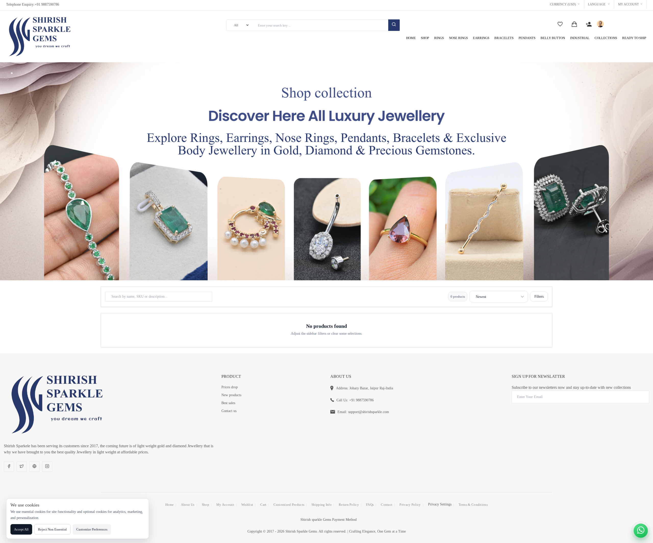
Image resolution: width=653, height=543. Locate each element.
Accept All (21, 529)
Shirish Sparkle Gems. (301, 531)
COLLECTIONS (606, 38)
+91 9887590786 (47, 4)
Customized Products (288, 504)
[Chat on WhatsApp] (641, 531)
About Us (187, 504)
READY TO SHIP (634, 38)
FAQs (370, 504)
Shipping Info (321, 504)
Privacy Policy (410, 504)
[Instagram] (47, 467)
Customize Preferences (91, 529)
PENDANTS (527, 38)
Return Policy (349, 504)
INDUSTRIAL (579, 38)
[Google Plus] (34, 467)
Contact (386, 504)
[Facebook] (9, 467)
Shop (205, 504)
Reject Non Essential (52, 529)
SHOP (425, 38)
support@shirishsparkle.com (368, 412)
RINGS (439, 38)
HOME (411, 38)
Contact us (228, 411)
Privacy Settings (439, 504)
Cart (263, 504)
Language (597, 4)
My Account (628, 4)
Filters (539, 296)
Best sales (228, 403)
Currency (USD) (563, 4)
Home (169, 504)
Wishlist (247, 504)
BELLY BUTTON (553, 38)
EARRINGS (481, 38)
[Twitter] (22, 467)
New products (231, 395)
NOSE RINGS (458, 38)
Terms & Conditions (473, 504)
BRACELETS (503, 38)
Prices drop (229, 387)
